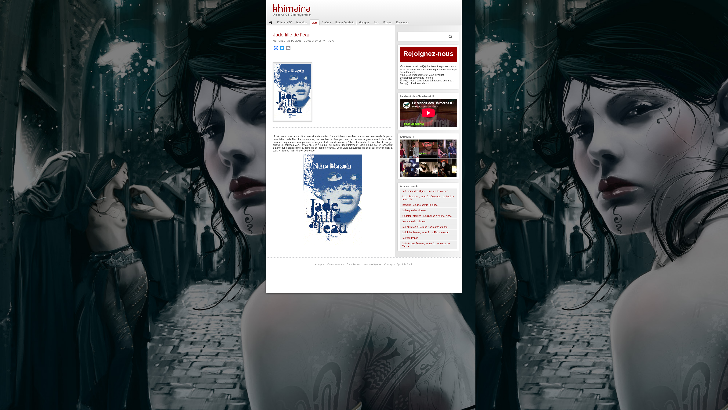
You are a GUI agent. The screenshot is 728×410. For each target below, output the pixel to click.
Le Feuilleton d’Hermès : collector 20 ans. (425, 227)
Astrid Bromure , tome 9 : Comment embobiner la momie (428, 198)
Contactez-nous (335, 264)
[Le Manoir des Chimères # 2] (409, 156)
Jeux (376, 22)
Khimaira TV (284, 22)
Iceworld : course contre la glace (420, 204)
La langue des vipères (414, 210)
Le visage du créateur (414, 221)
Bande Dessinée (344, 22)
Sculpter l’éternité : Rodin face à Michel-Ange (427, 215)
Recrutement (353, 264)
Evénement (402, 22)
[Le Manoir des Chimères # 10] (428, 175)
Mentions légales (372, 264)
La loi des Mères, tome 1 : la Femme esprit (425, 232)
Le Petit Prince (410, 238)
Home (270, 22)
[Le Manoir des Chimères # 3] (447, 175)
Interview (301, 22)
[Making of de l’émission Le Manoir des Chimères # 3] (409, 175)
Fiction (387, 22)
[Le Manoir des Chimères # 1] (447, 156)
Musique (364, 22)
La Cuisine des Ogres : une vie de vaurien (425, 191)
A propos (319, 264)
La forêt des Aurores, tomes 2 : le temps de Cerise (426, 245)
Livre (314, 22)
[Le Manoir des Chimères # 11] (428, 156)
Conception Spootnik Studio (398, 264)
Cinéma (326, 22)
